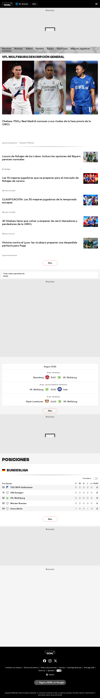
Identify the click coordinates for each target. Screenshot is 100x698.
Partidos (40, 48)
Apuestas (51, 671)
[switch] (95, 478)
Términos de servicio (31, 668)
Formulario (87, 478)
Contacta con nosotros (13, 668)
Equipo (50, 48)
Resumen (6, 48)
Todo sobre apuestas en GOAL (14, 274)
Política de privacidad (49, 668)
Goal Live (41, 671)
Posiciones (62, 48)
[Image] (50, 87)
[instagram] (50, 661)
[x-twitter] (55, 661)
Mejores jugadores (80, 48)
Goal (17, 693)
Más (50, 263)
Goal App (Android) (74, 668)
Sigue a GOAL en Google (51, 682)
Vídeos (29, 48)
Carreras (62, 668)
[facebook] (44, 661)
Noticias (18, 48)
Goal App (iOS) (89, 668)
